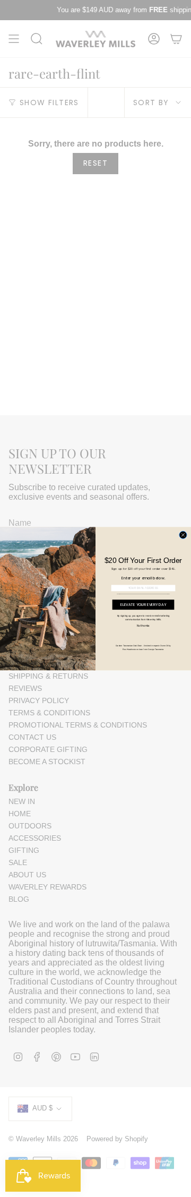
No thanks (143, 626)
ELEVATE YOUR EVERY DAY (143, 604)
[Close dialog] (183, 534)
